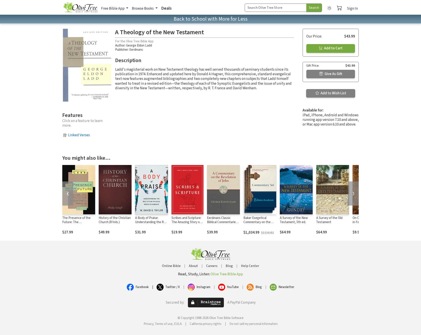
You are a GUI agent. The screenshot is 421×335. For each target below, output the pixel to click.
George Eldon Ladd (139, 45)
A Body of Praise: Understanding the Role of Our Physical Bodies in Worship (151, 224)
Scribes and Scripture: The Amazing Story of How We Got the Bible (186, 222)
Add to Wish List (333, 93)
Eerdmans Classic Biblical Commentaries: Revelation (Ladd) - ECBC (222, 224)
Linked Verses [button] (79, 135)
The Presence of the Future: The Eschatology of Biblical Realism (77, 224)
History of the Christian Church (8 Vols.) (115, 220)
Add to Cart (333, 48)
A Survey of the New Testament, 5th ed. (294, 220)
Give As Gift (333, 74)
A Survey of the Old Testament (329, 220)
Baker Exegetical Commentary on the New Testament (257, 222)
